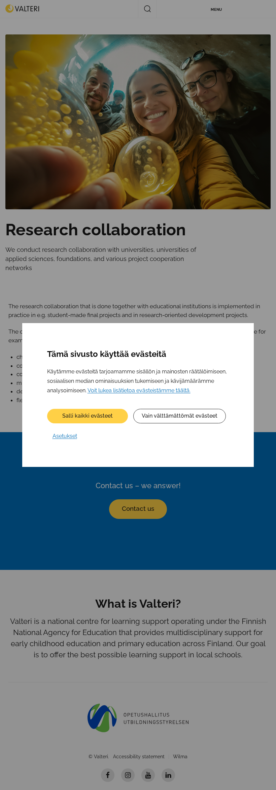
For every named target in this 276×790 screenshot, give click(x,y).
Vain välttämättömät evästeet (179, 416)
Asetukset (65, 436)
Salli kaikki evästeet (87, 416)
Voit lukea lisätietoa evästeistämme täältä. (139, 390)
